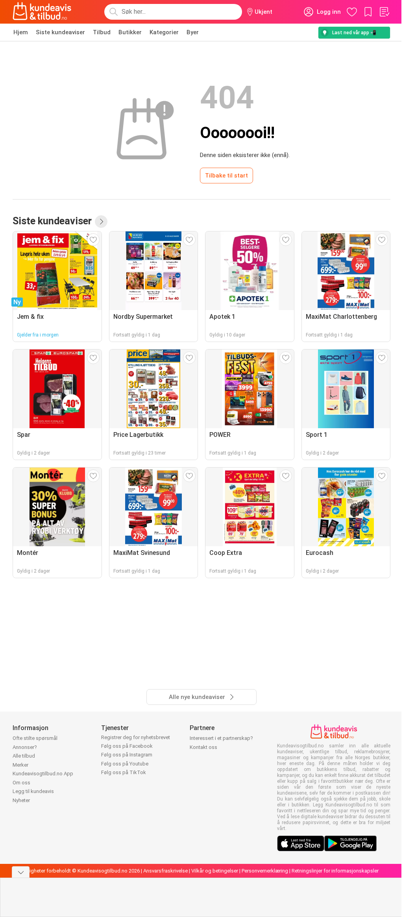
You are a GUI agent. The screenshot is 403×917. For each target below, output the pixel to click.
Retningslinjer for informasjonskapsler (335, 871)
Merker (20, 765)
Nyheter (21, 800)
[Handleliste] (384, 12)
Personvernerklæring (265, 871)
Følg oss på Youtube (124, 764)
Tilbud (102, 32)
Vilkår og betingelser (214, 871)
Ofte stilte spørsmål (35, 738)
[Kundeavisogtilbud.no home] (42, 12)
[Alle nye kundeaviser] (101, 221)
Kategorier (164, 32)
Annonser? (25, 747)
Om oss (21, 783)
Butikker (130, 32)
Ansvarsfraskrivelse (165, 871)
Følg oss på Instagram (126, 755)
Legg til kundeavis (33, 791)
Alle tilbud (24, 756)
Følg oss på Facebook (127, 746)
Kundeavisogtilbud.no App (43, 773)
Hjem (20, 32)
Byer (193, 32)
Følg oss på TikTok (123, 772)
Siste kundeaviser (60, 32)
